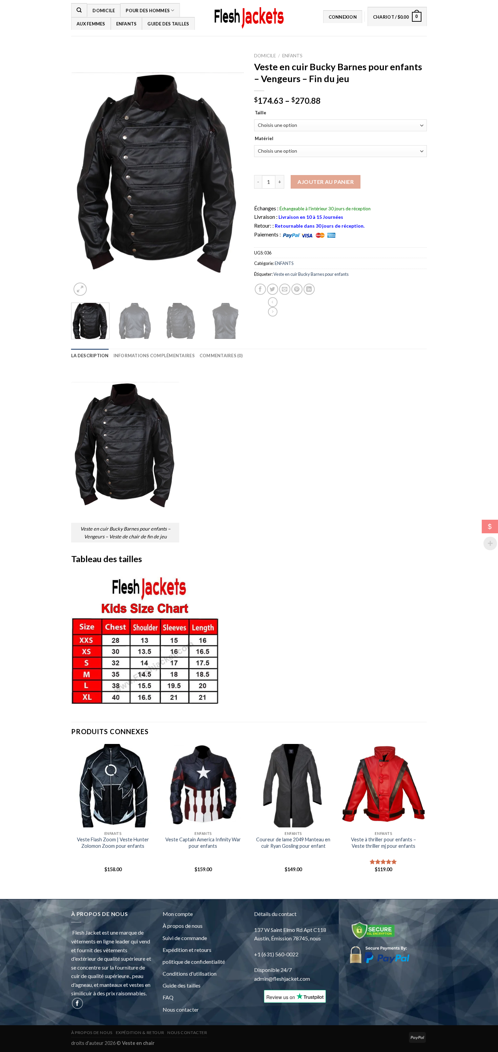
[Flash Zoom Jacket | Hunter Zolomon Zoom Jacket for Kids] (113, 786)
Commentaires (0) (221, 355)
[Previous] (85, 181)
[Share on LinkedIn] (309, 289)
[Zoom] (80, 289)
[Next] (230, 181)
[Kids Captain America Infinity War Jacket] (203, 786)
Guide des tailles (182, 985)
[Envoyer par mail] (284, 289)
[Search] (79, 10)
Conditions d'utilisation (189, 973)
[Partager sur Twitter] (272, 289)
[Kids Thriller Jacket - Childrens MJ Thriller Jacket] (384, 786)
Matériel (264, 138)
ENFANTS (126, 23)
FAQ (168, 997)
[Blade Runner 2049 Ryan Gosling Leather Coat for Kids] (293, 786)
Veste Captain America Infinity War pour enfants (203, 843)
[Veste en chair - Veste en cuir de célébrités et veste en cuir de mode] (249, 18)
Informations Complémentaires (154, 355)
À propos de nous (183, 925)
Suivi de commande (185, 938)
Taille (260, 113)
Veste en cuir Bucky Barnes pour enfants (311, 274)
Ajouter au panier (325, 181)
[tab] (90, 355)
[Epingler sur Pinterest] (297, 289)
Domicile (103, 10)
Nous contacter (181, 1009)
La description (90, 355)
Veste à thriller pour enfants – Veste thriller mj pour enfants (383, 843)
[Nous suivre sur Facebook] (77, 1003)
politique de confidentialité (194, 961)
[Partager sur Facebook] (260, 289)
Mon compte (178, 914)
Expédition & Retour (140, 1032)
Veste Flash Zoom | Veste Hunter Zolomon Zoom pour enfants (113, 843)
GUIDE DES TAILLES (168, 23)
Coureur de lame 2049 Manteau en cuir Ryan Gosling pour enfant (293, 843)
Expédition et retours (187, 949)
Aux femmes (91, 23)
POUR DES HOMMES (148, 10)
